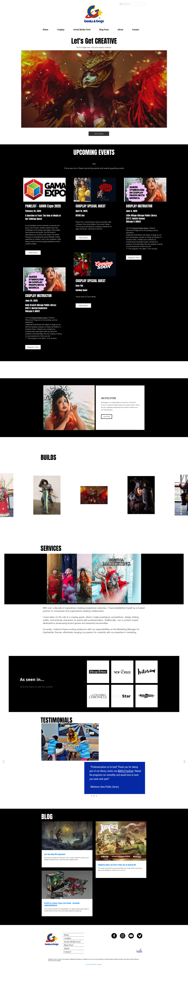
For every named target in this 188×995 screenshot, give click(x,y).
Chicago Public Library (140, 228)
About (66, 948)
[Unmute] (47, 600)
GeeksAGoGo (107, 729)
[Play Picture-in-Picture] (140, 600)
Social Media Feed (72, 941)
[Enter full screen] (144, 600)
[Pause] (43, 600)
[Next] (184, 762)
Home (66, 934)
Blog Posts (68, 944)
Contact (67, 951)
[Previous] (3, 762)
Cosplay (67, 938)
